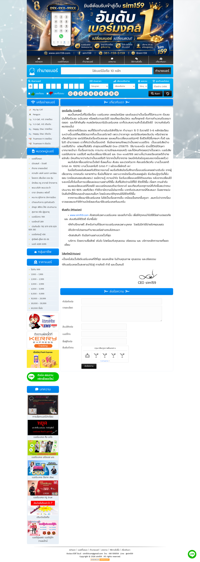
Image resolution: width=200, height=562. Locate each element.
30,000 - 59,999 (38, 303)
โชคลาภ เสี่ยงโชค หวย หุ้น (41, 178)
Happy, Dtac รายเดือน (41, 129)
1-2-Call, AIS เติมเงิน (41, 124)
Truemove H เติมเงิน (41, 143)
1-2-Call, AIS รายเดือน (41, 119)
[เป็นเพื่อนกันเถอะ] (43, 377)
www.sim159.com (79, 215)
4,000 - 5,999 (37, 288)
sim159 (99, 556)
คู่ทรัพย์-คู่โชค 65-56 (39, 239)
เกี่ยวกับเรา (126, 550)
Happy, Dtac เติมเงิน (41, 133)
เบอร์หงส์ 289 (36, 221)
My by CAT (37, 109)
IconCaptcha (104, 361)
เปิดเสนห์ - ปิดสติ (38, 163)
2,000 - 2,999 (37, 279)
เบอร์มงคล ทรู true (42, 497)
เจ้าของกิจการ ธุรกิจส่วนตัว (42, 202)
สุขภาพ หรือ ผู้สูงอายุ (39, 212)
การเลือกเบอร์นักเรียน (43, 416)
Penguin (35, 114)
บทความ (104, 550)
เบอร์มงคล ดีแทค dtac (43, 477)
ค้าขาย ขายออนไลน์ (38, 168)
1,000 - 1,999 (36, 274)
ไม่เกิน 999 (35, 269)
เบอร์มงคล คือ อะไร (43, 437)
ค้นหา (157, 93)
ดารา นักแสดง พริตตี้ (40, 192)
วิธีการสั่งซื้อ (114, 550)
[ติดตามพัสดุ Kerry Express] (43, 340)
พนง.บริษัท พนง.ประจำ (40, 187)
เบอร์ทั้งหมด (36, 158)
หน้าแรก (72, 550)
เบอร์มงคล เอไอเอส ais (43, 457)
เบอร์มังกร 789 (37, 216)
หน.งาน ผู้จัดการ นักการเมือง (43, 197)
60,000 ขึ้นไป (36, 308)
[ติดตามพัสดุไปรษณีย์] (43, 321)
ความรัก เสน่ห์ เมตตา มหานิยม (43, 173)
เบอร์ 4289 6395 (38, 244)
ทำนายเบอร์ (94, 550)
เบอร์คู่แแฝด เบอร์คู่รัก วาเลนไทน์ (42, 539)
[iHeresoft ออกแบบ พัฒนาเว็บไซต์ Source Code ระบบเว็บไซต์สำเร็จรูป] (100, 559)
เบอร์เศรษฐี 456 (38, 234)
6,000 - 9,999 (37, 293)
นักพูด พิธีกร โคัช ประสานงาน (43, 207)
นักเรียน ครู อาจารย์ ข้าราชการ (43, 182)
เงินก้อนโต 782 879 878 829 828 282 (43, 228)
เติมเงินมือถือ (43, 517)
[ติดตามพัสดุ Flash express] (43, 359)
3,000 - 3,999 (37, 284)
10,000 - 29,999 (38, 298)
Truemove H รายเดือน (41, 138)
